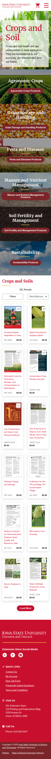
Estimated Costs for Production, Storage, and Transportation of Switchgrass (13, 382)
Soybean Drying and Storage (11, 483)
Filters (13, 296)
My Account (11, 676)
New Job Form (13, 681)
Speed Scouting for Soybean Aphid (38, 333)
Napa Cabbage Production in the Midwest (37, 587)
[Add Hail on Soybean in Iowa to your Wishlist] (18, 560)
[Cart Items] (38, 5)
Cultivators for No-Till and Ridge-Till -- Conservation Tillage (38, 486)
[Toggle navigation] (46, 5)
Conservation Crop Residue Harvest (37, 377)
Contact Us (11, 672)
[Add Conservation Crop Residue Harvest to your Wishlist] (44, 352)
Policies (5, 753)
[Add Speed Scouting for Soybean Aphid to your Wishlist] (44, 309)
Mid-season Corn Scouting (37, 532)
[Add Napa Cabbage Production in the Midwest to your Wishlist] (44, 560)
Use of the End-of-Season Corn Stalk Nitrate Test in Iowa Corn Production (38, 433)
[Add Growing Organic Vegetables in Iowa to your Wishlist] (18, 309)
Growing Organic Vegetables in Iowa (12, 333)
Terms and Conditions (17, 690)
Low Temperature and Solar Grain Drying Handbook (12, 432)
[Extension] (16, 5)
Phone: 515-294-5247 (17, 731)
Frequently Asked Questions (20, 685)
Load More (25, 608)
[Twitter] (4, 655)
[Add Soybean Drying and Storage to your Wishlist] (18, 458)
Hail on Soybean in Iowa (12, 585)
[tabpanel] (25, 449)
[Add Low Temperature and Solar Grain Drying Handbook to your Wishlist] (18, 405)
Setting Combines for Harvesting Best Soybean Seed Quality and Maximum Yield (12, 537)
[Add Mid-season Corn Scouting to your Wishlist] (44, 508)
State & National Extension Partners (28, 753)
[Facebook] (12, 655)
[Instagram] (20, 655)
